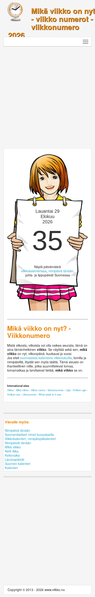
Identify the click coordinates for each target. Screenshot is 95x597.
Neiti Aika (11, 451)
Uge (68, 390)
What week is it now (50, 394)
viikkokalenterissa (34, 271)
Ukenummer (29, 394)
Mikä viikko (22, 390)
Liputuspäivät (14, 459)
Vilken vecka (38, 390)
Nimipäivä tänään (17, 430)
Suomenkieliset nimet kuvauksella (29, 434)
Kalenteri (11, 467)
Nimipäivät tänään (18, 442)
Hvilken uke (13, 394)
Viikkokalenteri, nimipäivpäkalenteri (30, 438)
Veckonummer (56, 390)
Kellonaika (12, 455)
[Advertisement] (47, 96)
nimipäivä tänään (60, 271)
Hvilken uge (79, 390)
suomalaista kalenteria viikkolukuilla (46, 357)
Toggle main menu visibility (85, 41)
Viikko (10, 390)
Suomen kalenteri (17, 463)
